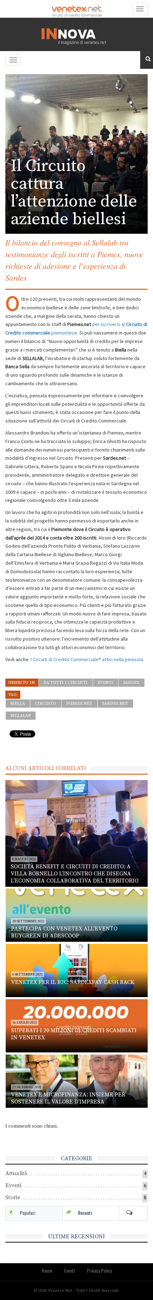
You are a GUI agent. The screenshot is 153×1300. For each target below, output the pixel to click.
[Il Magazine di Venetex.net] (76, 34)
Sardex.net (115, 703)
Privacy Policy (99, 1270)
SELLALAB (20, 715)
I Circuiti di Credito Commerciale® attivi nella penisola (87, 659)
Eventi (105, 682)
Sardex (131, 682)
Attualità (16, 1173)
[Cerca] (147, 59)
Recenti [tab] (85, 1212)
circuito (45, 703)
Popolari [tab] (27, 1212)
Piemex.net (79, 703)
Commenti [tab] (133, 1212)
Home (47, 1270)
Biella (17, 703)
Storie (12, 1197)
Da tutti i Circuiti (65, 682)
